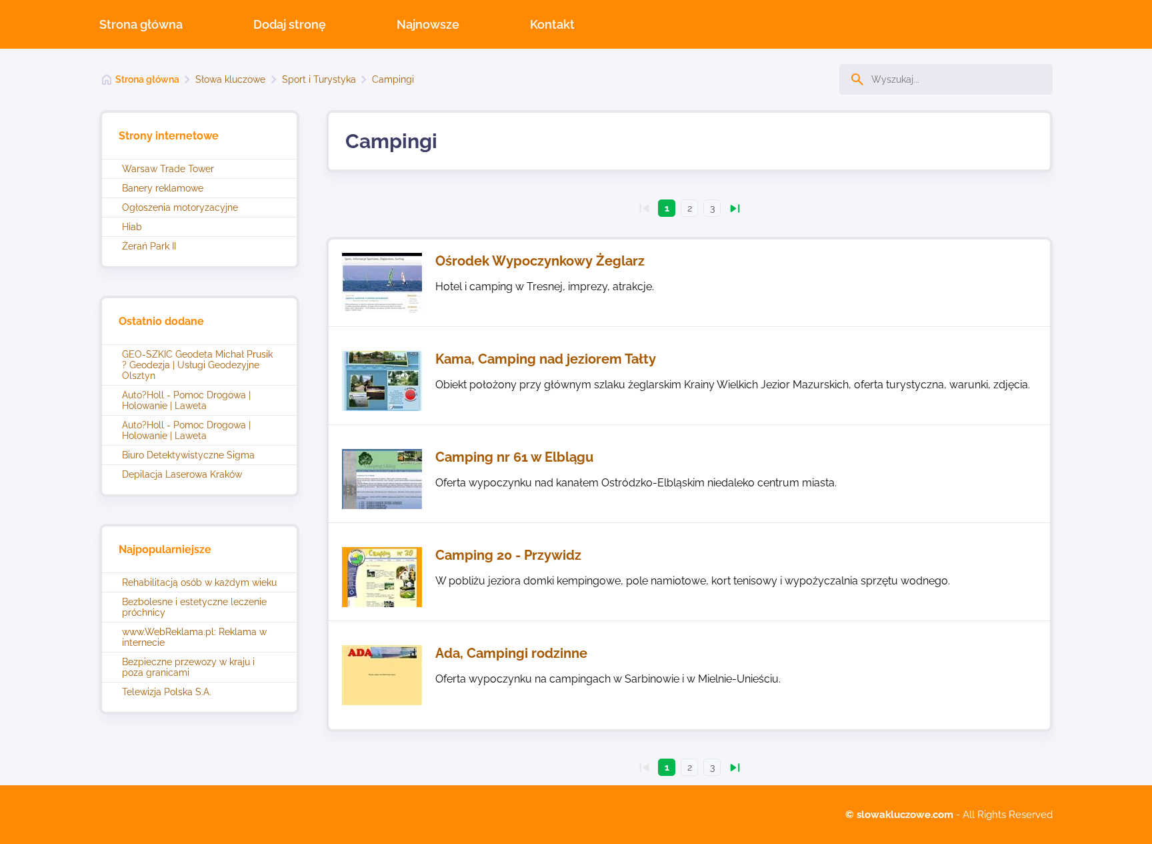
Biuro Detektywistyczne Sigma (188, 455)
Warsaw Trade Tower (168, 168)
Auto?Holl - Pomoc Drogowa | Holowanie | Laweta (186, 400)
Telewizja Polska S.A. (166, 692)
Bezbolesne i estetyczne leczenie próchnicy (194, 607)
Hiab (132, 227)
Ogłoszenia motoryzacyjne (180, 207)
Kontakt (552, 24)
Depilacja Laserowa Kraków (182, 474)
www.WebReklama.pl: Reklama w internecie (194, 637)
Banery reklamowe (162, 188)
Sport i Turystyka (319, 79)
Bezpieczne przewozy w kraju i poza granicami (188, 667)
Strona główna (141, 24)
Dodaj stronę (289, 24)
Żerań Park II (149, 246)
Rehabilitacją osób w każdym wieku (199, 582)
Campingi (393, 79)
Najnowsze (428, 24)
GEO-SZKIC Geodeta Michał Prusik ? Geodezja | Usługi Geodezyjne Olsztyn (197, 365)
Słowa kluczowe (230, 79)
